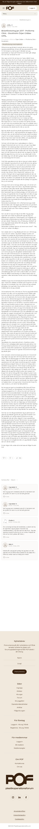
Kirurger (19, 694)
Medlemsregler (19, 748)
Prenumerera (19, 672)
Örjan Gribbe (19, 39)
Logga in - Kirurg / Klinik (19, 724)
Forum (19, 698)
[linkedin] (19, 797)
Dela (20, 458)
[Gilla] (4, 458)
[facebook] (26, 797)
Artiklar (19, 707)
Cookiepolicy (19, 819)
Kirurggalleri (19, 701)
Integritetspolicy (19, 815)
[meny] (4, 8)
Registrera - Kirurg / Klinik (19, 728)
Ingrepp (19, 688)
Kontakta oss (19, 763)
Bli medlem (19, 745)
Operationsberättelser (20, 704)
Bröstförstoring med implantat (12, 44)
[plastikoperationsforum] (9, 8)
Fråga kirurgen (19, 711)
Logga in (32, 8)
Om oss (19, 767)
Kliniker (19, 691)
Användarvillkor (19, 811)
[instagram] (13, 797)
